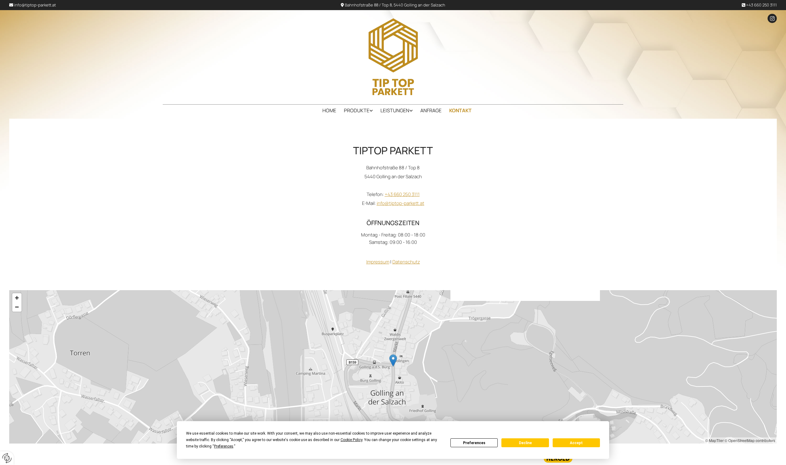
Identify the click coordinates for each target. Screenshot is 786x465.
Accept (576, 443)
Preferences (474, 443)
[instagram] (772, 18)
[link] (354, 110)
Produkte (356, 110)
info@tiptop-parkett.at (35, 5)
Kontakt (460, 110)
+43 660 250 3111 (761, 5)
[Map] (393, 367)
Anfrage (431, 110)
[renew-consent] (7, 458)
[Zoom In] (16, 297)
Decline (525, 443)
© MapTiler (714, 440)
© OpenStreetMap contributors (750, 440)
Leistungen (394, 110)
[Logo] (393, 56)
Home (329, 110)
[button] (393, 360)
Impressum (377, 262)
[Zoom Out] (16, 307)
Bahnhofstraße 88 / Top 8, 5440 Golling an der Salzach (395, 5)
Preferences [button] (223, 446)
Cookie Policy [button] (351, 440)
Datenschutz (406, 262)
